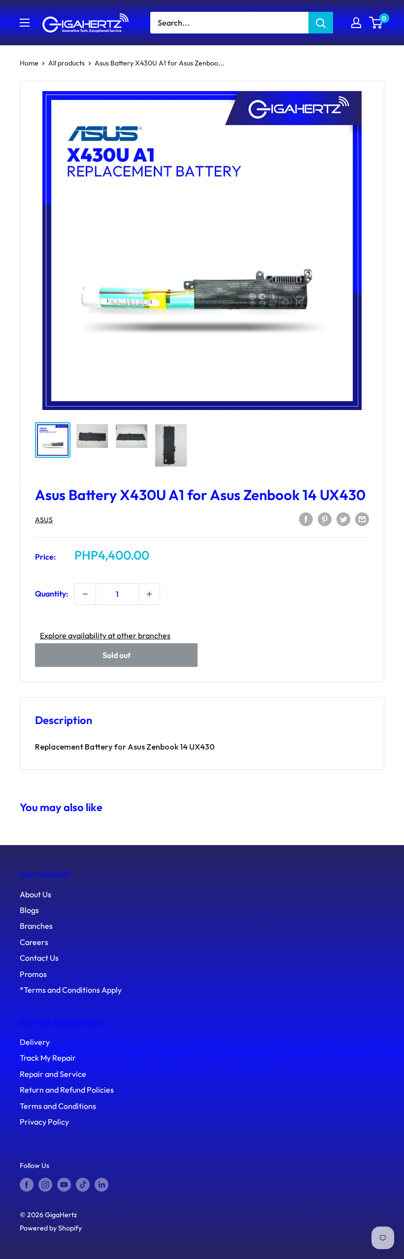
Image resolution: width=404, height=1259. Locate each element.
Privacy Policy (44, 1122)
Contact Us (39, 958)
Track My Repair (48, 1058)
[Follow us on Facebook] (27, 1185)
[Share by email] (362, 518)
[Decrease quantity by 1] (85, 594)
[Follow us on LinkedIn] (101, 1185)
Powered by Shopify (51, 1228)
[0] (376, 23)
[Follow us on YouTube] (64, 1185)
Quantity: (51, 593)
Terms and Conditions (58, 1106)
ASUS (44, 519)
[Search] (320, 22)
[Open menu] (25, 23)
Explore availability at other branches (105, 635)
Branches (36, 926)
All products (66, 63)
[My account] (356, 22)
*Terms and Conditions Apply (71, 990)
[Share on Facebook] (306, 518)
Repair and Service (53, 1074)
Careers (34, 942)
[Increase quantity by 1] (149, 594)
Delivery (35, 1042)
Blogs (29, 910)
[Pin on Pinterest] (325, 518)
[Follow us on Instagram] (45, 1185)
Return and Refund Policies (67, 1090)
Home (29, 63)
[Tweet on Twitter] (343, 518)
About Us (35, 894)
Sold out (116, 655)
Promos (33, 974)
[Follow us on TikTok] (83, 1185)
